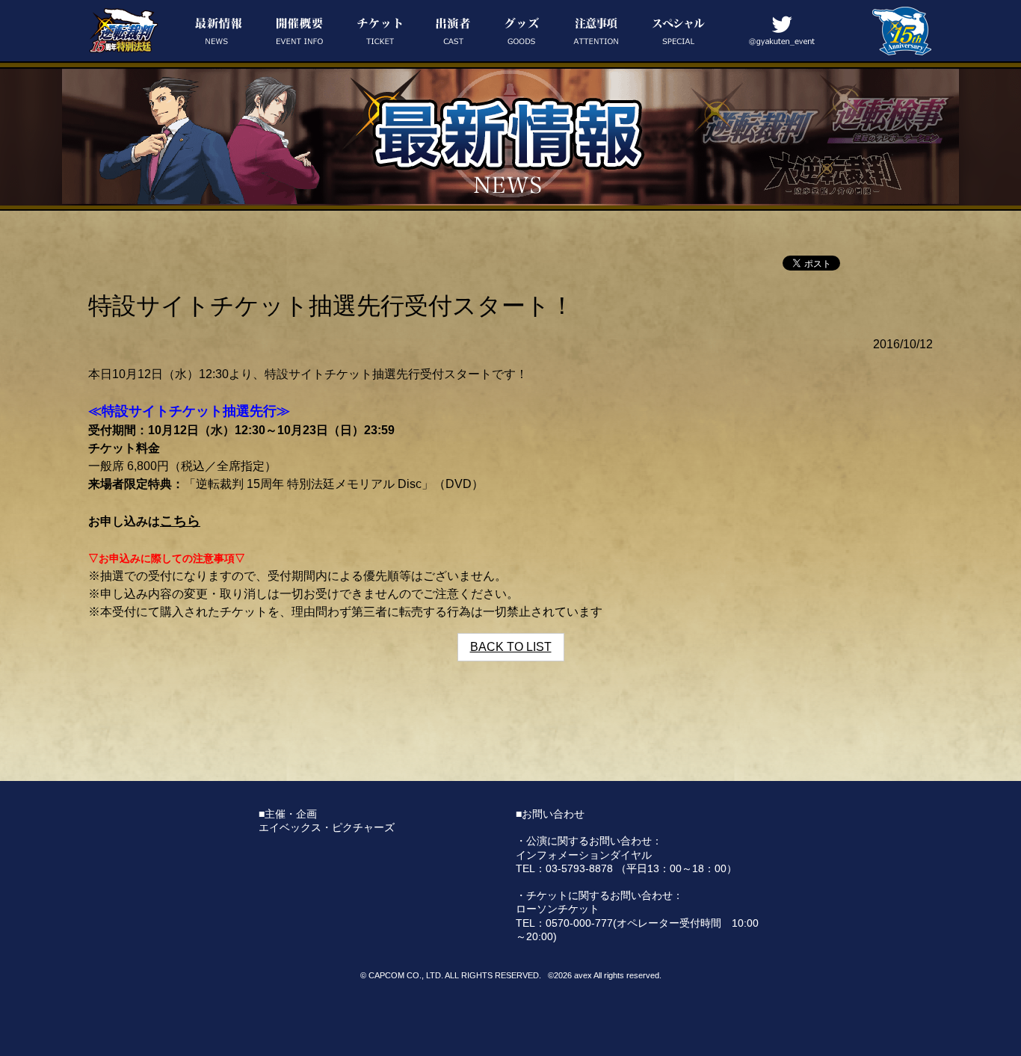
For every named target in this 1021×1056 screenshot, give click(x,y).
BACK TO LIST (511, 646)
